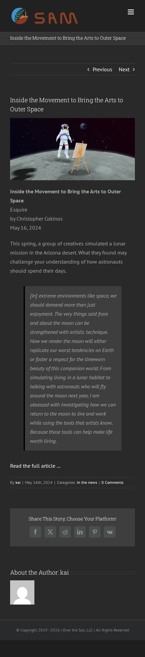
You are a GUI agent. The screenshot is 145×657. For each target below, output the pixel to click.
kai (18, 482)
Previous (102, 69)
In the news (87, 482)
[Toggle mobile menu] (131, 11)
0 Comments (112, 482)
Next (124, 69)
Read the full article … (35, 465)
